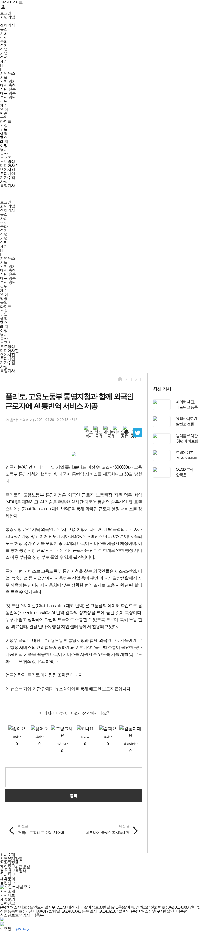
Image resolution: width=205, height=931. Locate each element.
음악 (3, 117)
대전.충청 (8, 85)
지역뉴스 (7, 73)
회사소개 (7, 854)
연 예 (4, 109)
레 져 (4, 141)
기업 (3, 53)
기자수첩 (7, 177)
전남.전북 (8, 89)
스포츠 (5, 157)
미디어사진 (9, 165)
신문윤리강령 (11, 858)
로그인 (5, 13)
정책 (3, 57)
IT (1, 69)
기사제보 (7, 874)
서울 (3, 77)
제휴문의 (7, 878)
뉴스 (3, 29)
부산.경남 (8, 97)
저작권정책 (9, 862)
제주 (3, 105)
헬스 (3, 137)
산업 (3, 49)
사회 (3, 33)
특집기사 (7, 185)
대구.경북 (8, 93)
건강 (3, 125)
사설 (3, 181)
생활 (3, 133)
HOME (120, 379)
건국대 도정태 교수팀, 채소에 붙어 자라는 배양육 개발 (43, 829)
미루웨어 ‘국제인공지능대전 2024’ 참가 (107, 829)
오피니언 (7, 173)
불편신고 (7, 882)
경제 (3, 37)
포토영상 (7, 161)
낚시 (3, 149)
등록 (73, 796)
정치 (3, 45)
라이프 (5, 121)
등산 (3, 153)
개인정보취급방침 (15, 866)
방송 (3, 113)
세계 (3, 61)
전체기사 (7, 25)
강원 (3, 101)
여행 (3, 145)
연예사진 (7, 169)
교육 (3, 129)
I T (2, 65)
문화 (3, 41)
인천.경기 (8, 81)
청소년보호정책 (13, 870)
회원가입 (7, 17)
